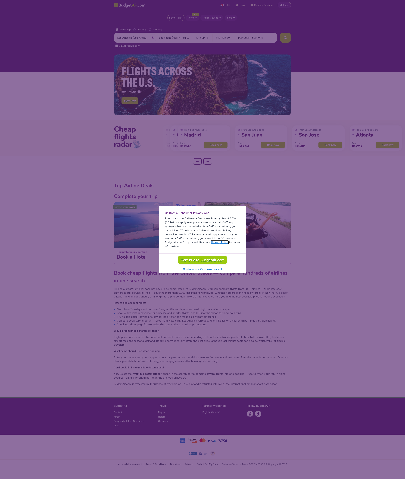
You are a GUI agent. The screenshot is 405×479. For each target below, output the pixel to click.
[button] (202, 269)
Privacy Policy (219, 242)
